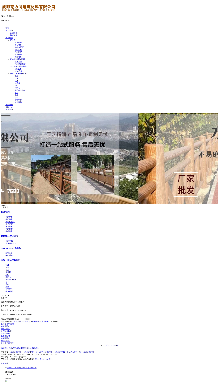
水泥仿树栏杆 (88, 352)
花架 (16, 81)
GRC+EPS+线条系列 (18, 66)
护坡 (16, 76)
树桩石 (17, 88)
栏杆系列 (13, 40)
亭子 (16, 93)
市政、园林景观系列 (18, 74)
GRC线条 (18, 71)
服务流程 (9, 105)
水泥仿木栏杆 (15, 352)
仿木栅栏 (18, 54)
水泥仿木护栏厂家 (30, 352)
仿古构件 (18, 100)
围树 (16, 95)
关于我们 (9, 30)
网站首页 (17, 321)
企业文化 (13, 33)
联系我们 (9, 109)
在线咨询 (32, 368)
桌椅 (16, 97)
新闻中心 (9, 107)
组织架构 (13, 35)
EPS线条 (18, 69)
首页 (7, 28)
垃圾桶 (17, 83)
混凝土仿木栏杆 (45, 352)
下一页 (115, 345)
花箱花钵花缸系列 (17, 59)
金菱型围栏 (5, 333)
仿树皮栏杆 (19, 47)
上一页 (106, 345)
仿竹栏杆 (18, 50)
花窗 (16, 78)
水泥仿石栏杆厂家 (74, 352)
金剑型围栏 (5, 338)
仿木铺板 (18, 102)
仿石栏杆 (18, 45)
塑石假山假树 (20, 90)
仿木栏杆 (18, 42)
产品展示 (9, 38)
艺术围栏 (18, 52)
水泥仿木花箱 (59, 352)
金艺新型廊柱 (6, 331)
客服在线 (4, 363)
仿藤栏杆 (18, 57)
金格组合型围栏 (7, 324)
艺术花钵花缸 (20, 64)
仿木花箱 (18, 62)
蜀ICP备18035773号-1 (43, 359)
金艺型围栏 (5, 326)
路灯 (16, 86)
